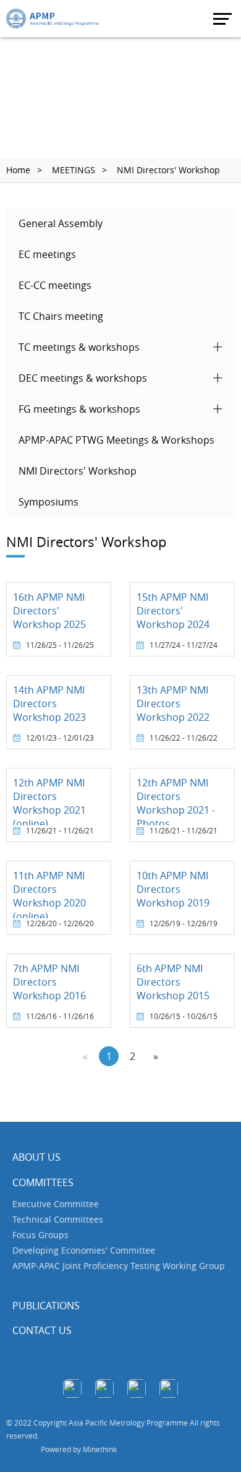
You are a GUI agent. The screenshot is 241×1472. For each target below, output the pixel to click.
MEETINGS (73, 170)
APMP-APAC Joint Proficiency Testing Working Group (118, 1266)
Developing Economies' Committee (83, 1250)
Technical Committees (57, 1219)
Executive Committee (55, 1204)
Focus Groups (40, 1235)
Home (18, 170)
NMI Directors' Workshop (168, 170)
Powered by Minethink (79, 1449)
